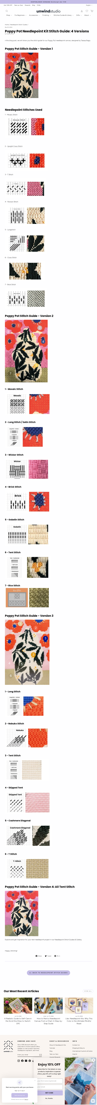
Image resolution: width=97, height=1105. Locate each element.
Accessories (33, 15)
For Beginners (20, 15)
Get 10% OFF (8, 5)
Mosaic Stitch (12, 115)
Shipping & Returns (78, 1048)
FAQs (39, 5)
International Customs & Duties (82, 1051)
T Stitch (10, 174)
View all (88, 991)
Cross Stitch (12, 257)
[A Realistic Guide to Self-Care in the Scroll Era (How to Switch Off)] (18, 1006)
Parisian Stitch (12, 202)
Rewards (27, 5)
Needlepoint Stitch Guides (18, 24)
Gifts (78, 15)
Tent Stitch (14, 552)
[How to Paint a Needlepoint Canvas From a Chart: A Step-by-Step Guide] (48, 1006)
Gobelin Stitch (16, 520)
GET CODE (49, 1093)
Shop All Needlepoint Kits (58, 1045)
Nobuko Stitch (16, 724)
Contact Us (76, 1045)
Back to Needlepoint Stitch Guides (50, 972)
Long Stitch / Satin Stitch (22, 422)
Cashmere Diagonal (20, 821)
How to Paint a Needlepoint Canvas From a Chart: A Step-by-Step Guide (48, 1021)
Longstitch (11, 230)
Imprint (74, 1054)
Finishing (45, 15)
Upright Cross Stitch (15, 146)
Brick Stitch (11, 284)
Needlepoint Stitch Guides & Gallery (68, 940)
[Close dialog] (93, 1060)
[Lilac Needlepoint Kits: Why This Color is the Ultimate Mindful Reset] (79, 1006)
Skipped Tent (16, 788)
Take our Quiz (18, 5)
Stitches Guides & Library (63, 15)
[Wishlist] (87, 11)
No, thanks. (49, 1098)
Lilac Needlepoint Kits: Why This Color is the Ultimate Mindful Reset (79, 1021)
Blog (33, 5)
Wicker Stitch (15, 455)
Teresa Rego (85, 40)
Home (7, 24)
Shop (8, 15)
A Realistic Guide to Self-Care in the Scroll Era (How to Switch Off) (18, 1021)
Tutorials (52, 1048)
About (86, 15)
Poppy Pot (52, 40)
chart (44, 1016)
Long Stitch (14, 692)
